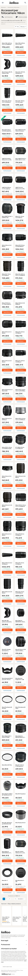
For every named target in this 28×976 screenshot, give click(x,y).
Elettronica (3, 7)
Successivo (20, 898)
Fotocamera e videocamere (13, 7)
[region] (14, 17)
